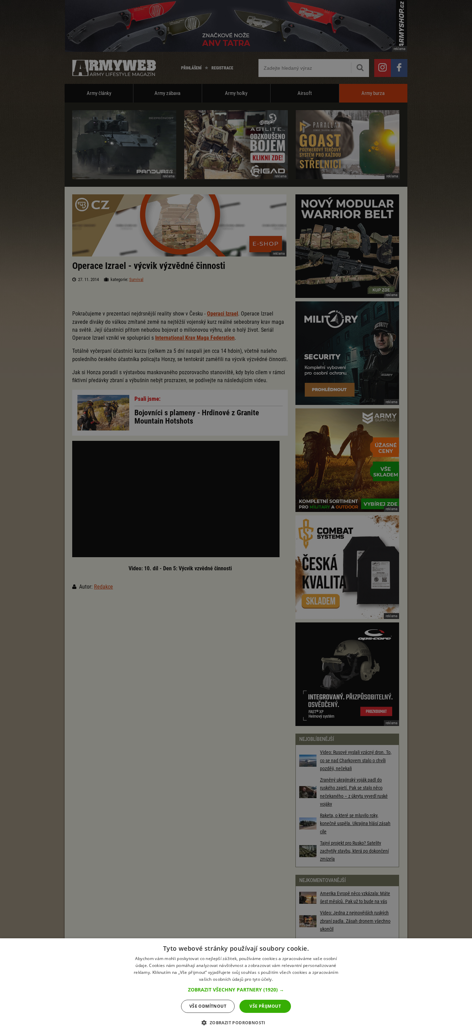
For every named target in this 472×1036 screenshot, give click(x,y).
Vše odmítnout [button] (207, 1006)
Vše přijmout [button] (265, 1006)
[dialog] (236, 987)
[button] (236, 990)
